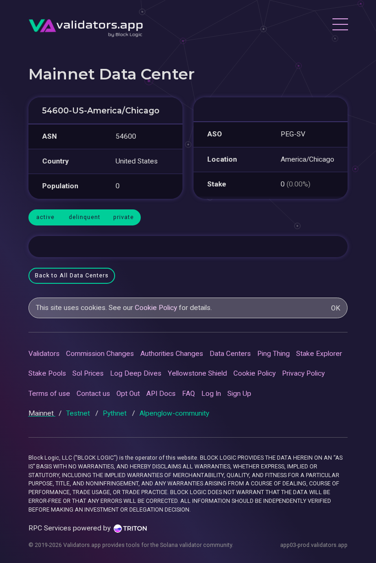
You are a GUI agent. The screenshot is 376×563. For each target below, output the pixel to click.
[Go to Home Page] (85, 25)
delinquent (84, 217)
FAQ (188, 393)
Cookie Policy (156, 308)
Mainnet (41, 413)
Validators (44, 353)
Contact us (93, 393)
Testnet (79, 413)
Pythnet (115, 413)
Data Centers (230, 353)
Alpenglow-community (174, 413)
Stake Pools (47, 373)
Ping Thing (273, 353)
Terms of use (49, 393)
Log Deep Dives (135, 373)
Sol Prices (88, 373)
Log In (211, 393)
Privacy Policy (303, 373)
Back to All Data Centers (72, 275)
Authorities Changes (171, 353)
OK (335, 308)
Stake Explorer (319, 353)
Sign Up (239, 393)
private (123, 217)
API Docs (161, 393)
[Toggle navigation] (340, 25)
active (45, 217)
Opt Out (128, 393)
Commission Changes (100, 353)
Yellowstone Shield (197, 373)
